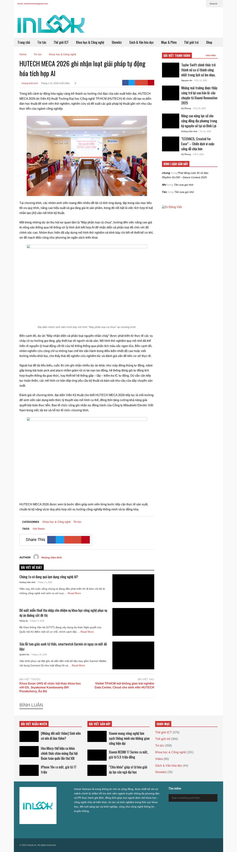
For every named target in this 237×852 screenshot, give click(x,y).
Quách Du (24, 654)
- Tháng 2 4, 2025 (36, 621)
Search (214, 3)
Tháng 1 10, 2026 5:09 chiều (55, 83)
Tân (164, 191)
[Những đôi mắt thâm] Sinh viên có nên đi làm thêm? (61, 736)
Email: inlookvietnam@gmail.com (33, 4)
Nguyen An (186, 80)
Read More (75, 593)
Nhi (164, 184)
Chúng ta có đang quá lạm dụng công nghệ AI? (48, 576)
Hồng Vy (23, 621)
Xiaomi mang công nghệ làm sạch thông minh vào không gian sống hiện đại (129, 738)
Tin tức (41, 42)
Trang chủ (24, 42)
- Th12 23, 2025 (199, 108)
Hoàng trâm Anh (29, 83)
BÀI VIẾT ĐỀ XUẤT (31, 567)
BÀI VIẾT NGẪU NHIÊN (34, 724)
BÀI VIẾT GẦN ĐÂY (99, 724)
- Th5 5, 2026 (198, 154)
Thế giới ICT (61, 42)
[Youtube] (195, 3)
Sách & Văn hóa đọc (141, 42)
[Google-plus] (138, 82)
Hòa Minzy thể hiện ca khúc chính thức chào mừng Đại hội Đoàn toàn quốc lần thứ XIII (59, 753)
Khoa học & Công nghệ (90, 42)
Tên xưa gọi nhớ (183, 184)
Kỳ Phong (186, 108)
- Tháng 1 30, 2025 (38, 654)
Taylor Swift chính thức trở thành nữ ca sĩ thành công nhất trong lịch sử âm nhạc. (198, 69)
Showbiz (117, 42)
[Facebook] (177, 3)
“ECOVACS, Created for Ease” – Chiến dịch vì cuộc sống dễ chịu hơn (197, 143)
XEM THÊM (211, 55)
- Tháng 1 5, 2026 (44, 582)
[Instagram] (189, 3)
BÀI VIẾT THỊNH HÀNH (176, 55)
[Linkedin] (201, 3)
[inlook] (51, 26)
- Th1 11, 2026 (204, 131)
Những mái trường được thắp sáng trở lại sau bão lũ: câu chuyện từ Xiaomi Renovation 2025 (199, 95)
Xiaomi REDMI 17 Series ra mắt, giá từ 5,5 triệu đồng (128, 754)
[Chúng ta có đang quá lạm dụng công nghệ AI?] (133, 588)
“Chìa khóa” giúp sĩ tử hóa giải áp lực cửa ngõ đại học (128, 769)
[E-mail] (144, 82)
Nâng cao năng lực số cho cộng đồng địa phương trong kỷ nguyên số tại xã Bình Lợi (199, 120)
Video (159, 758)
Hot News (39, 528)
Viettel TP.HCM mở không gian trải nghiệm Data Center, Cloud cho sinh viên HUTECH (124, 685)
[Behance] (47, 830)
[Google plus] (183, 3)
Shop (209, 42)
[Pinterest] (151, 82)
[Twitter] (171, 3)
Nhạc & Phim (169, 42)
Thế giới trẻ (191, 42)
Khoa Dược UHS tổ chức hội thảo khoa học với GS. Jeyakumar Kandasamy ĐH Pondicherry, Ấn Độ (50, 687)
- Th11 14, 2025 (200, 80)
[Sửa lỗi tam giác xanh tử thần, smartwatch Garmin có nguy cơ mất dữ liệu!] (133, 655)
